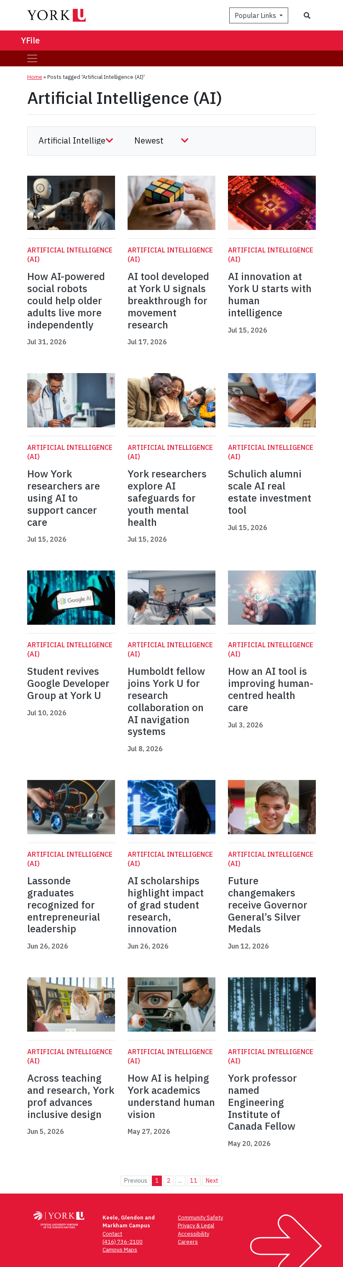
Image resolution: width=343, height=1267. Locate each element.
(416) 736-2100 (122, 1241)
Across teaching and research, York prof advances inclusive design (70, 1096)
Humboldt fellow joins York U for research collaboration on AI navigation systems (166, 701)
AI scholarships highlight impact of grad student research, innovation (166, 904)
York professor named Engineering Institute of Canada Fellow (262, 1102)
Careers (188, 1241)
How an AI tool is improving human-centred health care (270, 689)
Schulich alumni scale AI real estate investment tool (269, 491)
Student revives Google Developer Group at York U (68, 683)
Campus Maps (119, 1249)
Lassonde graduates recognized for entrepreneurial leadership (63, 904)
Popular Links (256, 15)
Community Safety (200, 1217)
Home (34, 77)
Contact (112, 1233)
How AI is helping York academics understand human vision (171, 1096)
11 (193, 1180)
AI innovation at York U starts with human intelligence (270, 294)
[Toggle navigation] (32, 58)
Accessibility (193, 1233)
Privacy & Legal (196, 1225)
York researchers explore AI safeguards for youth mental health (167, 497)
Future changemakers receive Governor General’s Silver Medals (267, 904)
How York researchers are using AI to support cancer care (63, 497)
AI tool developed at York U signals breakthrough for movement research (168, 300)
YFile (30, 40)
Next (211, 1180)
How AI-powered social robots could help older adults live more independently (66, 300)
